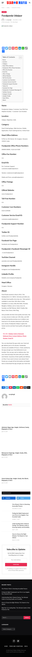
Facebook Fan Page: (8, 88)
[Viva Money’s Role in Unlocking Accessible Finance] (6, 506)
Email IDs (5, 72)
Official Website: (7, 76)
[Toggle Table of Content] (19, 57)
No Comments (6, 22)
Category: (5, 63)
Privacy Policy (15, 570)
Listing (4, 12)
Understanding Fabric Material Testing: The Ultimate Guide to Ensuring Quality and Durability (20, 525)
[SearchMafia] (16, 2)
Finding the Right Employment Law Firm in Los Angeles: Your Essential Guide (20, 515)
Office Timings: (6, 74)
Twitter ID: (5, 86)
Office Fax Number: (8, 70)
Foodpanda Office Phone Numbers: (12, 68)
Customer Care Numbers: (9, 80)
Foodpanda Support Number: (10, 84)
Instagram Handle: (7, 94)
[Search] (29, 3)
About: (4, 100)
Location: (5, 61)
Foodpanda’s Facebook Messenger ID (12, 90)
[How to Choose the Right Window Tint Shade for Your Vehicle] (6, 536)
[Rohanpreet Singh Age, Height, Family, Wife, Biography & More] (16, 442)
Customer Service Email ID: (9, 82)
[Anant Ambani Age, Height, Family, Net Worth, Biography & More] (16, 468)
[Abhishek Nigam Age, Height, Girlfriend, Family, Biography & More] (16, 417)
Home (6, 646)
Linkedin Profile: (7, 96)
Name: (4, 59)
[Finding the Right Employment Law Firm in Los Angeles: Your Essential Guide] (6, 515)
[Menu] (3, 3)
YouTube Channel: (7, 92)
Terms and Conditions (16, 646)
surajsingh (9, 20)
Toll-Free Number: (7, 78)
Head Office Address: (8, 65)
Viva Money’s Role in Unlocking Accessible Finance (14, 588)
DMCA (26, 646)
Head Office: (6, 98)
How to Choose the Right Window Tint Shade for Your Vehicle (20, 536)
